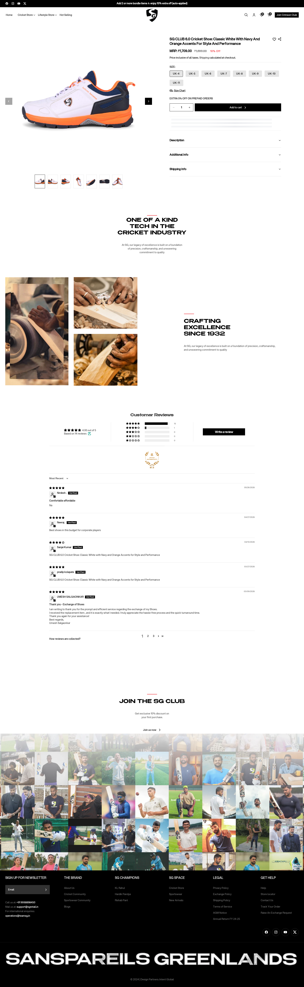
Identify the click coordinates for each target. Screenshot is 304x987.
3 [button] (153, 636)
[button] (25, 15)
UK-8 (239, 73)
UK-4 (176, 73)
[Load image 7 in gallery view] (117, 181)
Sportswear (175, 894)
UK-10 (272, 73)
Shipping (204, 57)
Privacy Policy (221, 888)
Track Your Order (270, 906)
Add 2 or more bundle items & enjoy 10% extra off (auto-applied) (152, 3)
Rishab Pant (121, 900)
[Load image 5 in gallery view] (91, 181)
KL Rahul (120, 888)
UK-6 (208, 73)
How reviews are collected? (64, 639)
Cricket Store (176, 888)
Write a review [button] (224, 432)
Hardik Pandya (123, 894)
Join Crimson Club (287, 15)
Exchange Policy (222, 894)
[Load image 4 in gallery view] (78, 181)
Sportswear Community (77, 900)
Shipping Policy (221, 900)
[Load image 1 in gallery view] (40, 181)
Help (263, 888)
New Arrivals (176, 900)
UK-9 (255, 73)
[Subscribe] (46, 889)
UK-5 (192, 73)
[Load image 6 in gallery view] (104, 181)
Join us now (149, 730)
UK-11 (176, 83)
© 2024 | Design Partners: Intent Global (152, 979)
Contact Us (267, 900)
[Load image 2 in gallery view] (53, 181)
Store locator (268, 894)
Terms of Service (222, 906)
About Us (69, 888)
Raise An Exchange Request (276, 913)
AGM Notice (220, 913)
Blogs (67, 906)
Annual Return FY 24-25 (226, 919)
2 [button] (148, 636)
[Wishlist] (274, 39)
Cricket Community (75, 894)
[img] (56, 488)
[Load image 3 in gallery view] (66, 181)
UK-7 (224, 73)
